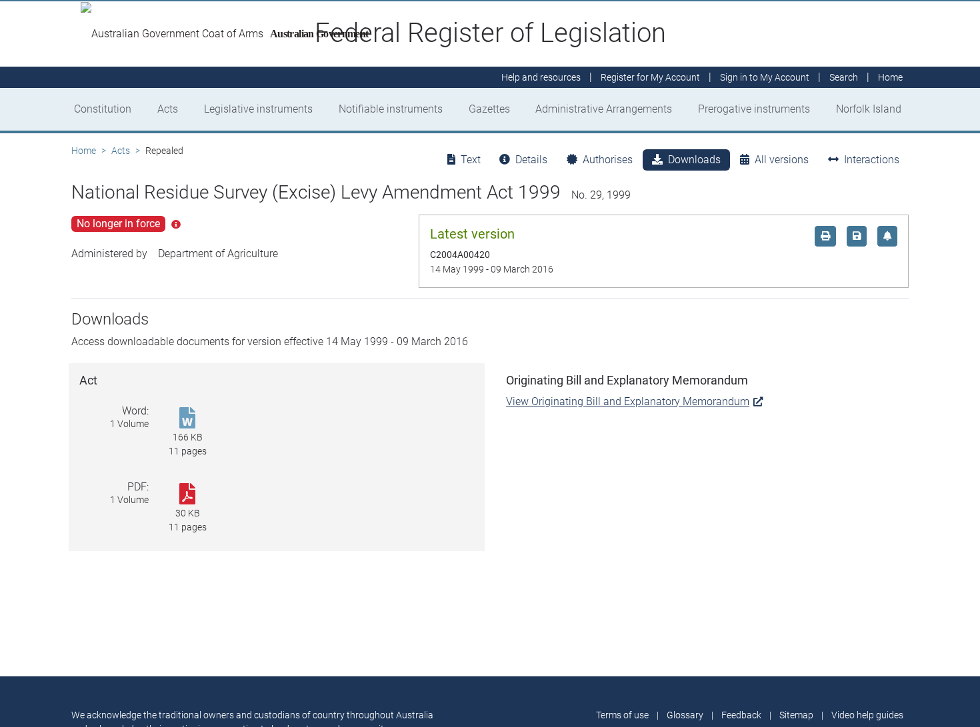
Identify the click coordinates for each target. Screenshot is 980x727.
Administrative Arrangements (603, 109)
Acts (167, 109)
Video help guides (867, 715)
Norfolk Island (868, 109)
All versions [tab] (782, 159)
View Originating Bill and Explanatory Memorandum (627, 401)
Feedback (741, 715)
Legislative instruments (258, 109)
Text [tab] (471, 159)
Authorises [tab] (608, 159)
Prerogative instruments (754, 109)
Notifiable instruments (391, 109)
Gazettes (489, 109)
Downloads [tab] (694, 159)
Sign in (764, 77)
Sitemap (796, 715)
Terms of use (622, 715)
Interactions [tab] (871, 159)
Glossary (685, 715)
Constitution (102, 109)
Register (650, 77)
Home (83, 150)
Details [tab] (531, 159)
